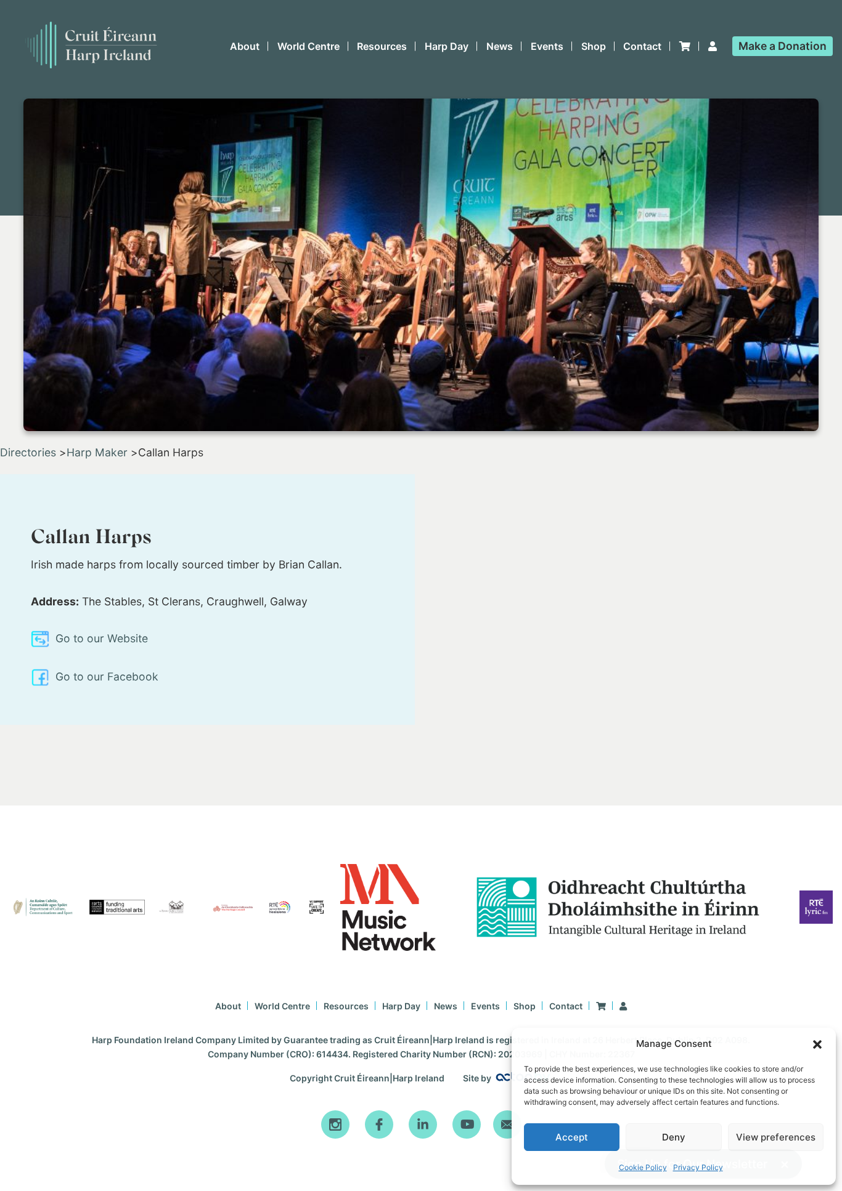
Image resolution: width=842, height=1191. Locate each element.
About (245, 46)
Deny (673, 1137)
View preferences (775, 1137)
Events (547, 46)
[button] (817, 1044)
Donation (782, 45)
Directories (28, 452)
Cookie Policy (643, 1167)
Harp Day (446, 46)
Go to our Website (100, 638)
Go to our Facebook (105, 676)
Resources (382, 46)
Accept (571, 1137)
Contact (642, 46)
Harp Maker (97, 452)
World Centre (308, 46)
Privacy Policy (698, 1167)
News (499, 46)
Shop (593, 46)
